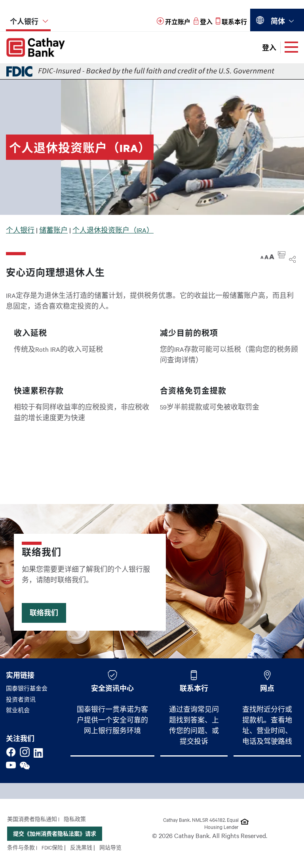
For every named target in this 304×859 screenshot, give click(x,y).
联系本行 (194, 688)
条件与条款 (21, 847)
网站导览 (110, 847)
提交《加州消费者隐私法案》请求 (54, 833)
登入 (269, 47)
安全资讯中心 (112, 688)
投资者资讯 (21, 699)
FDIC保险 (52, 847)
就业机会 (18, 709)
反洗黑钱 (81, 847)
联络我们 (44, 613)
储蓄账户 (53, 230)
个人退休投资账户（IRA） (113, 230)
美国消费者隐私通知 (32, 818)
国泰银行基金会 (27, 688)
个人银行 (20, 230)
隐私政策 (75, 818)
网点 (267, 688)
